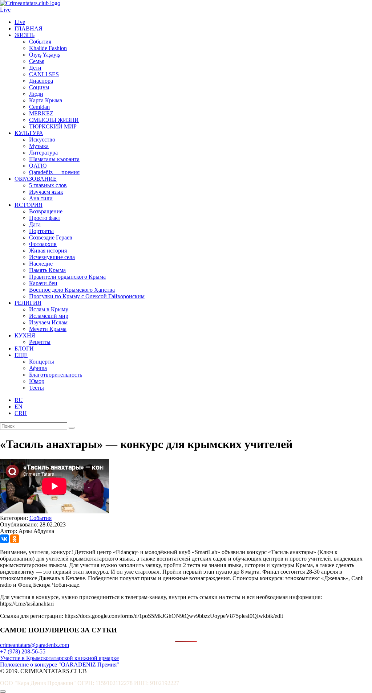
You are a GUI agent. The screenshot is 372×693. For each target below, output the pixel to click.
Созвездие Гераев (50, 237)
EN (19, 406)
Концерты (41, 361)
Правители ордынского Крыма (67, 277)
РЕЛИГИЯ (28, 303)
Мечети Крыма (47, 329)
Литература (43, 152)
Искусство (42, 139)
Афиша (38, 368)
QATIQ (38, 166)
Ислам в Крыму (48, 309)
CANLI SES (44, 74)
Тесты (36, 388)
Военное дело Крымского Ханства (72, 290)
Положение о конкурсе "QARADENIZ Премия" (59, 664)
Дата (35, 224)
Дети (35, 68)
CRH (21, 413)
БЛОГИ (24, 348)
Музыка (39, 146)
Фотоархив (43, 244)
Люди (36, 94)
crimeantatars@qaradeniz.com (34, 645)
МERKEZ (41, 113)
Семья (36, 61)
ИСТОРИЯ (29, 205)
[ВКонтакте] (4, 538)
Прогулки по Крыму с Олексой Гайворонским (87, 296)
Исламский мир (48, 316)
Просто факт (44, 218)
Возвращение (45, 211)
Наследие (41, 264)
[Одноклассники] (14, 538)
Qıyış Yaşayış (44, 55)
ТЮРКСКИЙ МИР (53, 126)
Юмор (36, 381)
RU (19, 400)
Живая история (48, 250)
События (40, 41)
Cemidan (39, 107)
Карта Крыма (45, 100)
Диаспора (41, 81)
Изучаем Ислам (48, 322)
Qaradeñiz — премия (54, 172)
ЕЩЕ (21, 355)
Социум (39, 87)
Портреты (41, 231)
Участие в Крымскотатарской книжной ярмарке (59, 658)
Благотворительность (55, 375)
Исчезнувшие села (52, 257)
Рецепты (39, 342)
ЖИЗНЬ (25, 35)
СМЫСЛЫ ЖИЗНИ (54, 120)
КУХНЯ (25, 335)
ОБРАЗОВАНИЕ (36, 179)
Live (5, 10)
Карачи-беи (43, 283)
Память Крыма (47, 270)
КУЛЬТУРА (29, 133)
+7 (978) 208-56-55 (22, 651)
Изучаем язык (46, 192)
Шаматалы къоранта (54, 159)
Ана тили (41, 198)
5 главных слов (48, 185)
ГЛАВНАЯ (29, 28)
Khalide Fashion (48, 48)
